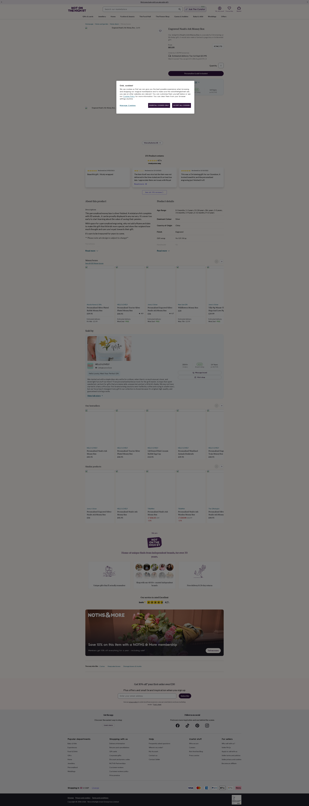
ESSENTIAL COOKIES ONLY (159, 105)
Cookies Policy (129, 96)
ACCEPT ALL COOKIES (181, 105)
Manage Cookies (128, 105)
